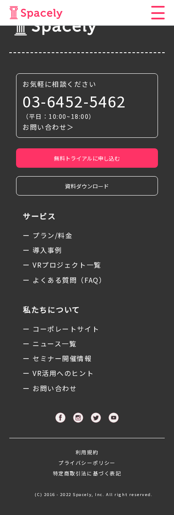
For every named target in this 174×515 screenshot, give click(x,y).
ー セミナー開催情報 (57, 358)
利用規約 (87, 452)
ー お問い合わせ (50, 388)
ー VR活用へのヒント (58, 373)
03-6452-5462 (74, 101)
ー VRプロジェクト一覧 (62, 265)
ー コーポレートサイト (61, 329)
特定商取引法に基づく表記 (87, 473)
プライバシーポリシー (87, 462)
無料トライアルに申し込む (87, 158)
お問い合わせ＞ (48, 127)
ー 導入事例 (42, 250)
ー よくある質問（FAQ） (64, 280)
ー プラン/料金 (48, 235)
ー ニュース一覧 (49, 343)
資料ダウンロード (87, 186)
